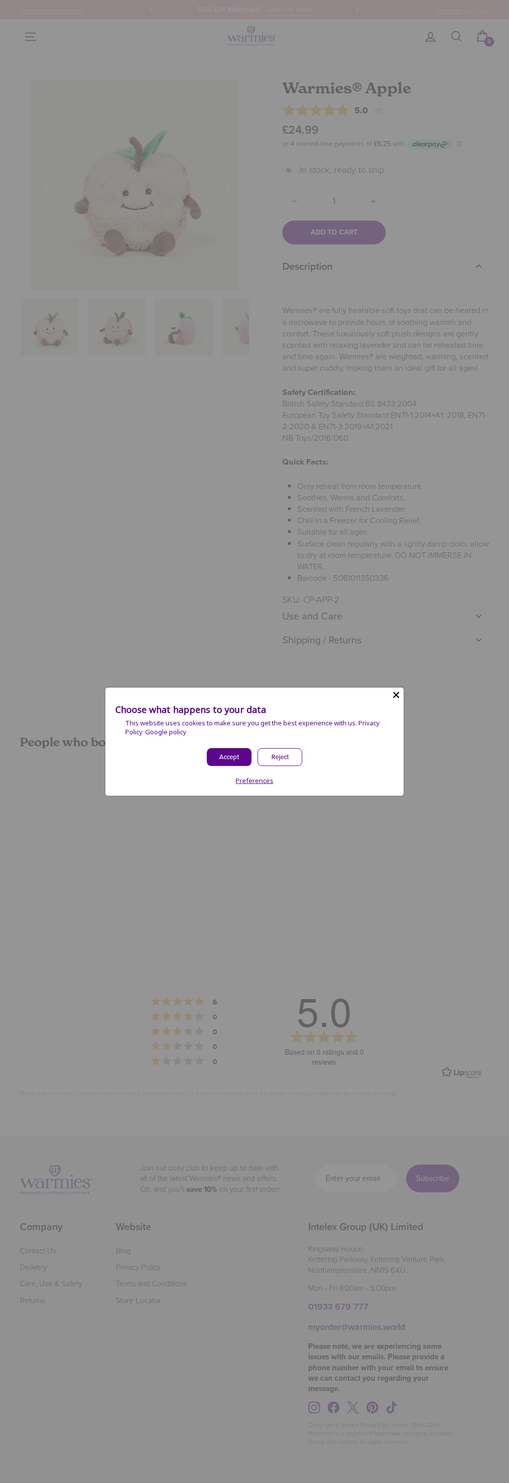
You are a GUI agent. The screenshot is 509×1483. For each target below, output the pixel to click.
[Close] (396, 695)
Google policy (165, 731)
